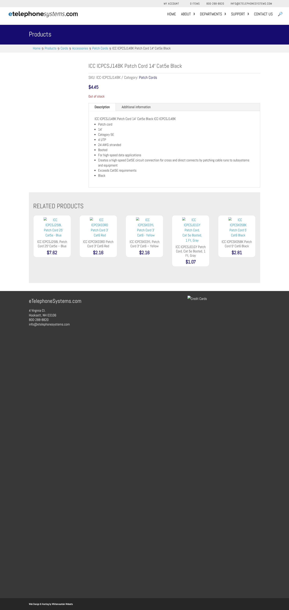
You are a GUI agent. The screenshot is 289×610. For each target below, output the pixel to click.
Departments (211, 15)
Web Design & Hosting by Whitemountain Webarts (51, 604)
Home (171, 15)
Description (102, 107)
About (186, 15)
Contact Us (263, 15)
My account (171, 3)
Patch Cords (148, 77)
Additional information (136, 107)
